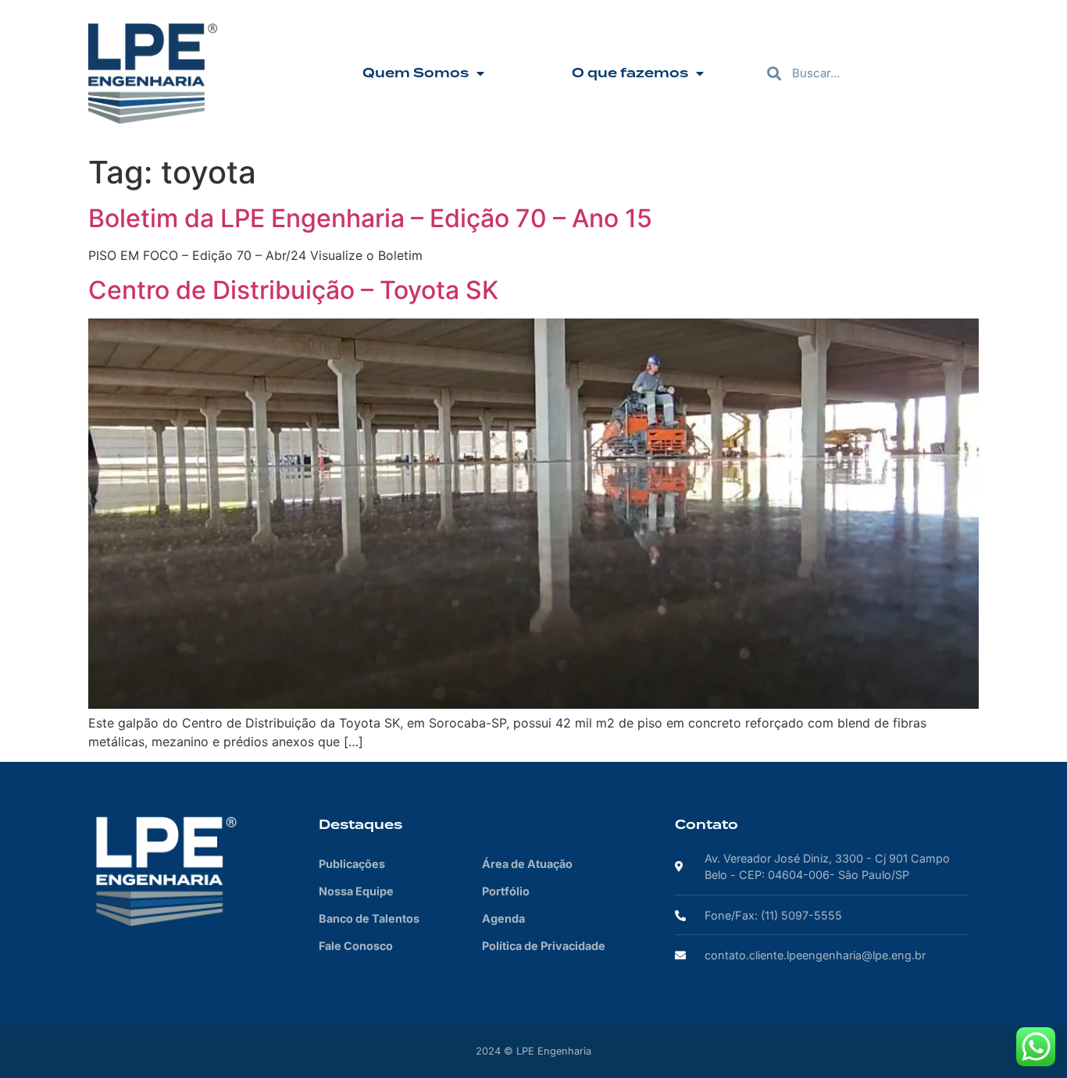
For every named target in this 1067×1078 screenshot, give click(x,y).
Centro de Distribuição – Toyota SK (293, 290)
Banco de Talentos (369, 918)
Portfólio (506, 891)
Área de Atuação (527, 863)
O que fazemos (630, 73)
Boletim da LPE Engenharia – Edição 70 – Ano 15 (370, 218)
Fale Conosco (356, 945)
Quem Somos (415, 73)
